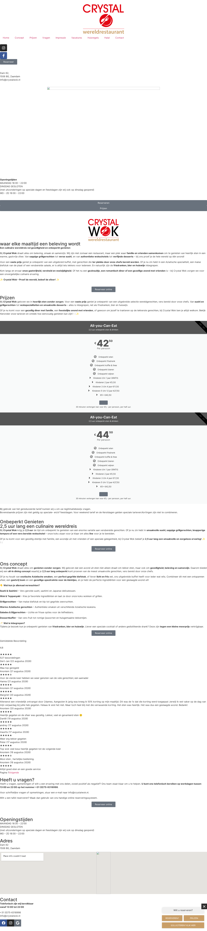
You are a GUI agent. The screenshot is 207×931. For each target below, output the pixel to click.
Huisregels (93, 37)
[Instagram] (3, 47)
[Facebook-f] (3, 55)
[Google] (17, 922)
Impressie (61, 37)
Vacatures (76, 37)
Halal (107, 37)
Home (6, 37)
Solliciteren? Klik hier (183, 925)
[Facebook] (3, 922)
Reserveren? (172, 918)
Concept (19, 37)
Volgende (14, 772)
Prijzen (33, 37)
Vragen (46, 37)
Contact (119, 37)
